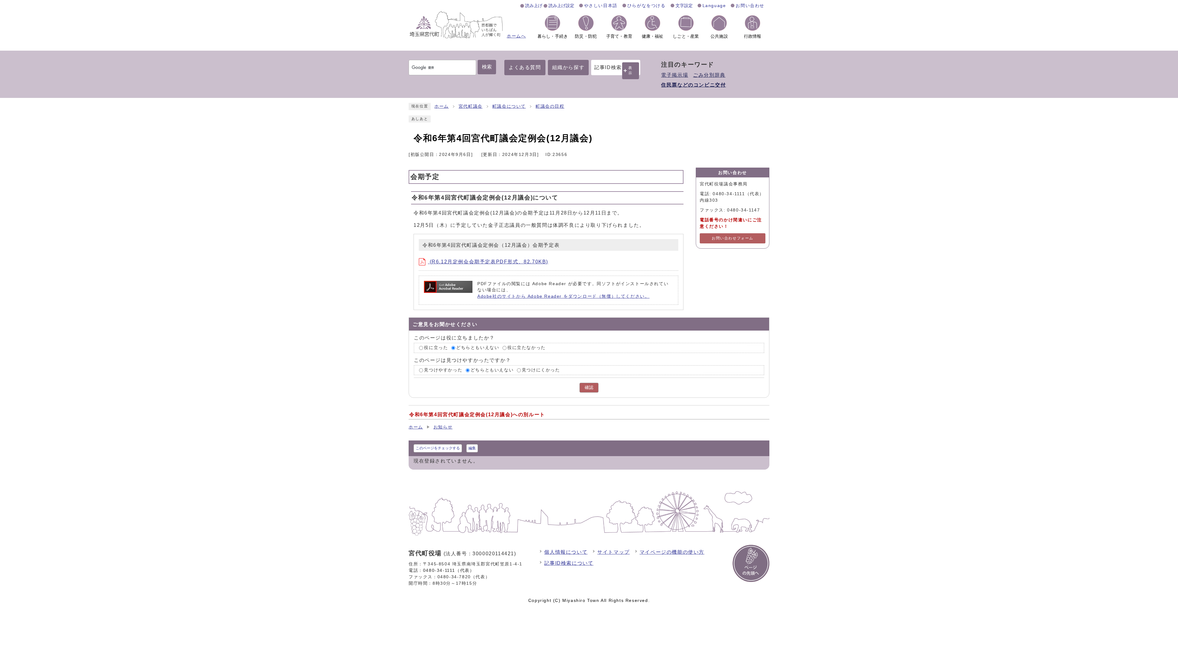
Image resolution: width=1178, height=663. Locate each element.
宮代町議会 (471, 106)
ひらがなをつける (646, 5)
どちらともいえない (477, 347)
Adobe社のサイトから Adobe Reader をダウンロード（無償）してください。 (563, 296)
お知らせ (442, 427)
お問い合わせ (750, 5)
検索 (487, 66)
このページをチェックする (438, 448)
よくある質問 (525, 67)
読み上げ (533, 5)
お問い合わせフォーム (732, 238)
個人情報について (565, 552)
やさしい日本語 (601, 5)
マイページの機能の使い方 (672, 552)
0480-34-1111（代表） (449, 570)
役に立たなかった (526, 347)
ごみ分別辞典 (709, 75)
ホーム (441, 106)
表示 (630, 70)
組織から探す (568, 67)
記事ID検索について (568, 563)
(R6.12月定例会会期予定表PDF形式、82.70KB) (488, 261)
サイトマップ (613, 552)
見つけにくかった (541, 370)
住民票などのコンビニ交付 (693, 84)
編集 (472, 448)
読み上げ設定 (561, 5)
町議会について (509, 106)
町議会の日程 (550, 106)
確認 (589, 387)
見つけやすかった (443, 370)
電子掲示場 (674, 75)
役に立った (436, 347)
